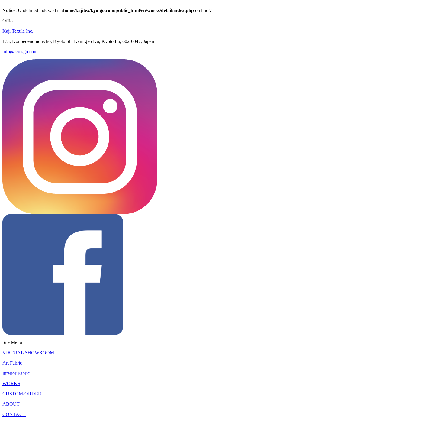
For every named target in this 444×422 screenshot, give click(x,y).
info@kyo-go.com (19, 51)
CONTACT (14, 414)
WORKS (11, 383)
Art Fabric (12, 362)
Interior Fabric (16, 373)
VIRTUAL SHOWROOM (28, 352)
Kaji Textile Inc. (17, 31)
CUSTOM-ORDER (21, 393)
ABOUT (11, 404)
